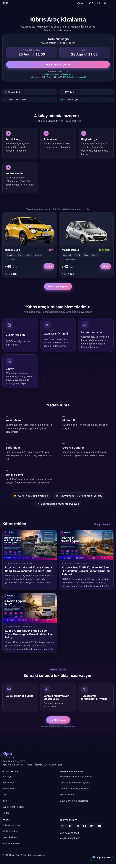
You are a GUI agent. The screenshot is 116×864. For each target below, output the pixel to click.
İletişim (6, 813)
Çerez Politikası (10, 837)
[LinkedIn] (92, 826)
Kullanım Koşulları (11, 825)
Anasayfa (7, 776)
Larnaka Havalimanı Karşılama (75, 782)
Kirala (49, 266)
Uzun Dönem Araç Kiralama (74, 800)
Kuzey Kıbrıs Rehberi (13, 806)
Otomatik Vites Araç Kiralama (75, 788)
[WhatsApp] (63, 826)
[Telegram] (70, 826)
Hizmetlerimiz (9, 788)
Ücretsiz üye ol (58, 720)
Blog (4, 800)
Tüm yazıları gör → (104, 524)
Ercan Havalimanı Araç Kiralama (76, 776)
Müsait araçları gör (56, 64)
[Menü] (111, 3)
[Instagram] (77, 826)
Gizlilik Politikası (10, 831)
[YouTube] (99, 826)
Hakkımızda (8, 782)
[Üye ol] (104, 3)
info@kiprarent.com (70, 838)
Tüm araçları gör (57, 286)
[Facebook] (85, 826)
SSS (4, 794)
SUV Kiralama (67, 794)
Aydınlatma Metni (11, 843)
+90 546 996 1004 (69, 833)
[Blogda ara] (98, 3)
